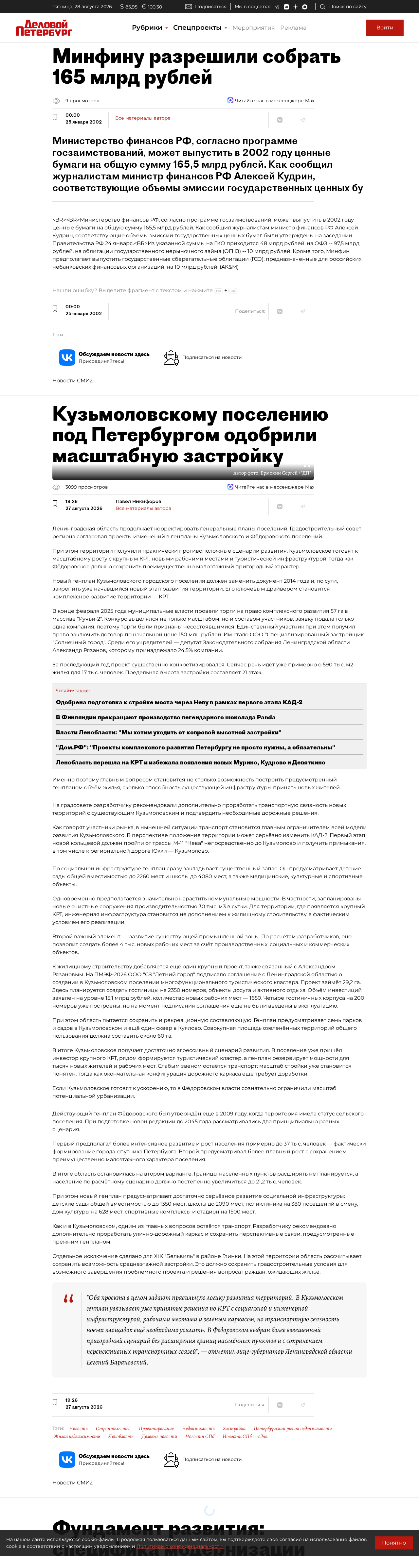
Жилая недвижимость (77, 1436)
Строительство (113, 1428)
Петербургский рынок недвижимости (293, 1428)
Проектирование (156, 1428)
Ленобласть (121, 1436)
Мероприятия (253, 27)
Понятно (394, 1543)
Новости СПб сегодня (245, 1436)
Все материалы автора (143, 118)
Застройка (234, 1428)
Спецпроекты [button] (198, 27)
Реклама (293, 27)
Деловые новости (159, 1436)
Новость (78, 1428)
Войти (384, 28)
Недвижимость (198, 1428)
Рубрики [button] (148, 27)
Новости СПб (199, 1436)
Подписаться (211, 6)
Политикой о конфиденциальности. (180, 1546)
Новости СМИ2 (72, 380)
